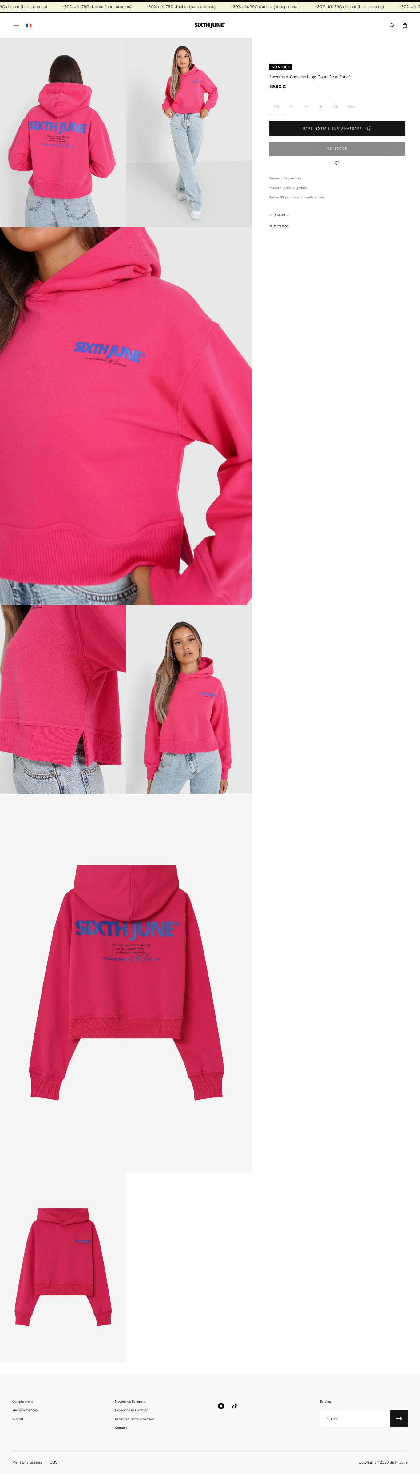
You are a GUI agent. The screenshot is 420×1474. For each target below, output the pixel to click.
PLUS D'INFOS (279, 226)
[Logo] (210, 25)
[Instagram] (221, 1406)
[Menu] (16, 25)
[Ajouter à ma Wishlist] (337, 163)
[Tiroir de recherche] (392, 25)
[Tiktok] (234, 1406)
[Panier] (404, 25)
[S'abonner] (399, 1418)
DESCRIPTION (279, 215)
